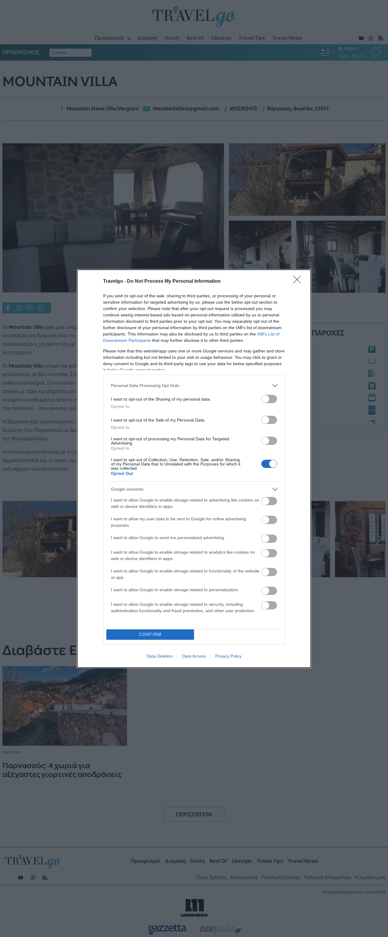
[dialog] (194, 469)
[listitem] (194, 385)
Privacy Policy (228, 656)
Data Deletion (160, 656)
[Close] (299, 281)
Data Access (194, 656)
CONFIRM (150, 634)
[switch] (269, 399)
